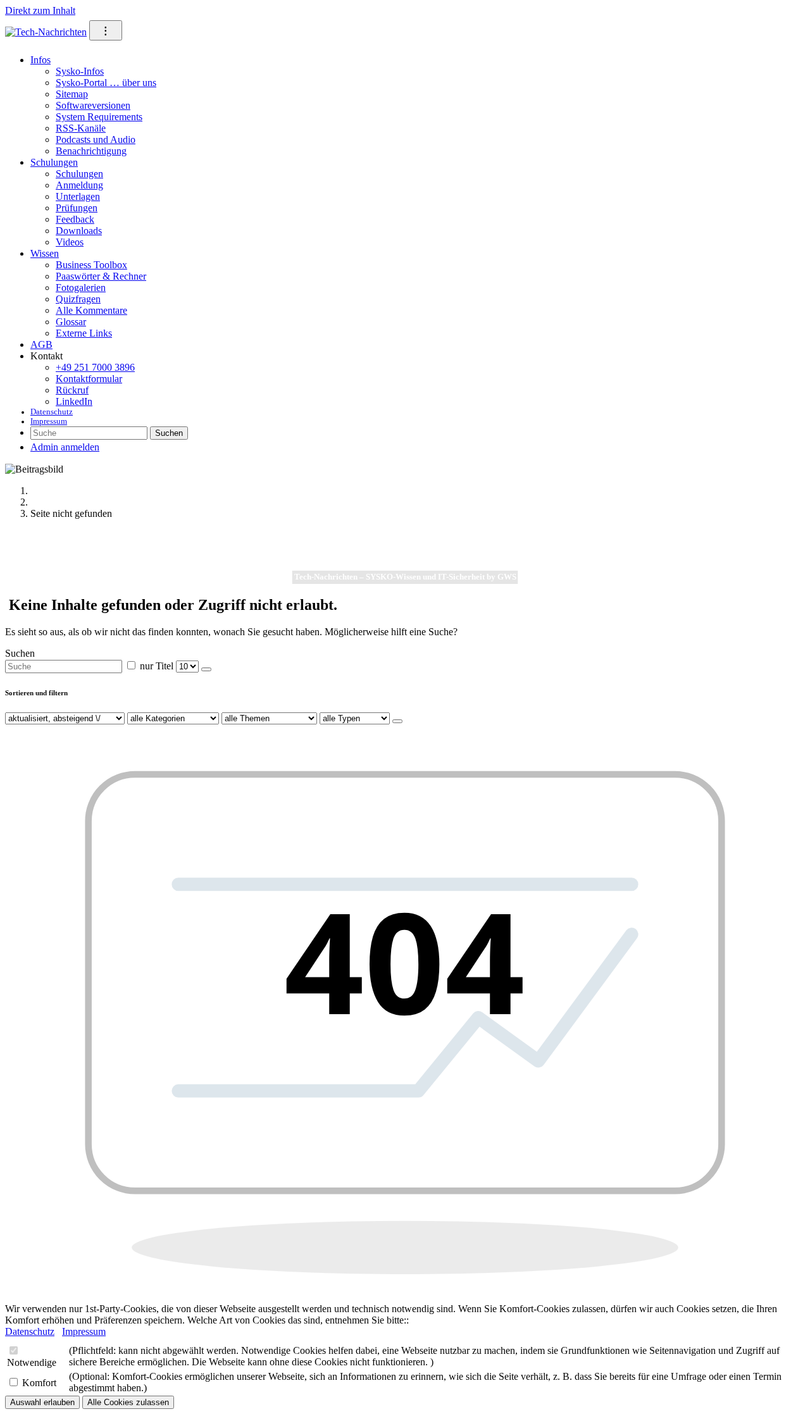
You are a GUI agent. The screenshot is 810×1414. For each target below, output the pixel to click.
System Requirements (99, 116)
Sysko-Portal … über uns (106, 82)
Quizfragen (78, 299)
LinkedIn (74, 401)
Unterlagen (78, 196)
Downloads (79, 230)
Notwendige (31, 1362)
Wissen (44, 253)
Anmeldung (79, 185)
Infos (40, 59)
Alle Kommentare (91, 310)
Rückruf (72, 390)
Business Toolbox (91, 264)
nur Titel (156, 665)
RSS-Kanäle (81, 128)
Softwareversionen (93, 105)
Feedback (75, 219)
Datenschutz (51, 411)
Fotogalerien (81, 287)
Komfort (39, 1382)
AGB (41, 344)
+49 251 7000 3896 (95, 367)
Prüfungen (76, 207)
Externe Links (84, 333)
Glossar (71, 321)
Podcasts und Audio (95, 139)
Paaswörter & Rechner (101, 276)
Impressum (48, 421)
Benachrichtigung (91, 151)
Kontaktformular (89, 378)
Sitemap (72, 94)
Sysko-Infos (80, 71)
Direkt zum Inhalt (40, 10)
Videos (70, 242)
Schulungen (54, 162)
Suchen (169, 433)
